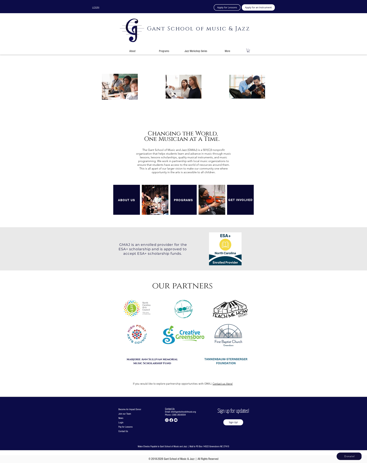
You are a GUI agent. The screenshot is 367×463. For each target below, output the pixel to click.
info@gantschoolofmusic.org (183, 411)
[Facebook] (171, 420)
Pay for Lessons (125, 426)
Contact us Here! (223, 384)
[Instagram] (167, 420)
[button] (248, 50)
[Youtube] (175, 420)
